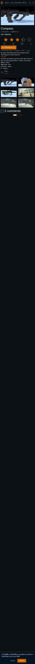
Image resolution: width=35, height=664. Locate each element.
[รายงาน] (31, 44)
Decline (12, 660)
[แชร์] (13, 44)
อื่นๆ (23, 50)
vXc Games (6, 34)
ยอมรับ (22, 660)
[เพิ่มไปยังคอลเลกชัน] (22, 44)
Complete (17, 50)
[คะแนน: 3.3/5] (18, 39)
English (6, 73)
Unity (28, 50)
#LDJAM (3, 56)
